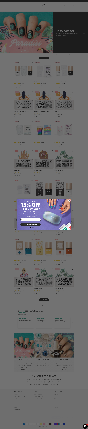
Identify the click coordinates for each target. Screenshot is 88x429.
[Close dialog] (69, 201)
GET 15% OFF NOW (30, 224)
